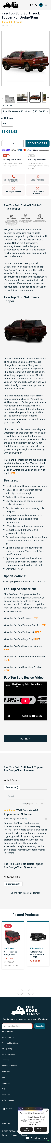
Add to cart (38, 143)
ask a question (32, 893)
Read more (9, 853)
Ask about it (40, 1129)
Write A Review (11, 780)
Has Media (40, 804)
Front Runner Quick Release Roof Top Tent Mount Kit (36, 1119)
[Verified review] (26, 819)
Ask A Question (12, 876)
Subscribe (40, 1026)
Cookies (24, 1135)
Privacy (14, 1135)
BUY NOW (25, 738)
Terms (4, 1135)
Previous (3, 98)
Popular (30, 804)
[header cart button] (40, 4)
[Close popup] (46, 1110)
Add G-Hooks (7, 118)
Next (48, 97)
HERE (35, 618)
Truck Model (7, 106)
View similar (26, 1129)
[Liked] (46, 818)
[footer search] (4, 1109)
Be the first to (25, 893)
